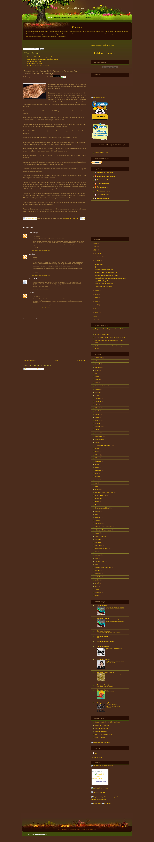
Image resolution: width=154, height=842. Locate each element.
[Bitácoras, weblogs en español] (96, 803)
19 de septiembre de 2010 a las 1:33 (40, 289)
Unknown (32, 233)
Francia (97, 452)
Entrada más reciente (29, 360)
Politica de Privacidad (69, 829)
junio (96, 298)
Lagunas (97, 489)
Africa (96, 361)
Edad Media (98, 426)
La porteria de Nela (103, 183)
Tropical (97, 580)
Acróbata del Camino (103, 191)
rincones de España (101, 549)
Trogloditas (98, 577)
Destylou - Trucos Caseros (105, 672)
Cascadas (98, 392)
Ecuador (97, 423)
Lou (30, 254)
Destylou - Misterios (103, 631)
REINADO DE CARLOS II (105, 172)
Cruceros (97, 414)
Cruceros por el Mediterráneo (104, 284)
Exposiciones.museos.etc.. (71, 218)
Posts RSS (78, 17)
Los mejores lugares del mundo (104, 492)
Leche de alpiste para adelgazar (114, 674)
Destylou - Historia (103, 646)
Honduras (98, 461)
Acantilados (98, 358)
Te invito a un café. (103, 180)
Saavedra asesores (101, 731)
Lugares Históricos (100, 495)
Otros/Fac (97, 517)
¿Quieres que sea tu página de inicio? (103, 45)
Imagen (97, 467)
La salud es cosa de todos (104, 643)
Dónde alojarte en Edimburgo (104, 270)
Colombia (98, 408)
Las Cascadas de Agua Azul (103, 286)
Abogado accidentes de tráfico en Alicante (107, 722)
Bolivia (97, 376)
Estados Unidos (99, 439)
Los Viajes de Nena (103, 195)
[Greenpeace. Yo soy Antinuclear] (102, 766)
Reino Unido (98, 545)
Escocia (97, 430)
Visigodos (98, 592)
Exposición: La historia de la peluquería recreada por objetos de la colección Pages (50, 72)
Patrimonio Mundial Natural (103, 530)
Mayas (97, 502)
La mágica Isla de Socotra (35, 63)
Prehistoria (98, 539)
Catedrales (98, 401)
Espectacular (99, 436)
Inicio (50, 17)
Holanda (97, 455)
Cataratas (98, 398)
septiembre (98, 264)
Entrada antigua (81, 360)
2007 (95, 319)
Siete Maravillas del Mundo (103, 567)
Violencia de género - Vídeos (105, 686)
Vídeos (97, 589)
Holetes (97, 458)
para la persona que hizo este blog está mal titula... (110, 337)
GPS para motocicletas (103, 638)
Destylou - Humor (102, 690)
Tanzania (97, 570)
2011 (95, 246)
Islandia (97, 480)
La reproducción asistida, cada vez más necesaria (42, 59)
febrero (97, 312)
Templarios (98, 574)
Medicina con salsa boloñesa (106, 176)
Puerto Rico (98, 542)
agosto (97, 290)
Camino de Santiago (101, 386)
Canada (97, 389)
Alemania (97, 364)
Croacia (97, 411)
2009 (95, 316)
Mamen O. (32, 279)
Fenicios (97, 448)
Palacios (97, 520)
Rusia (96, 558)
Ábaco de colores (102, 187)
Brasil (96, 383)
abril (96, 305)
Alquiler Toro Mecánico (102, 725)
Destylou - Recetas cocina (105, 641)
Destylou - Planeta (103, 618)
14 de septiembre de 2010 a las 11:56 (40, 275)
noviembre (98, 257)
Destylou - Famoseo (103, 659)
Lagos (96, 486)
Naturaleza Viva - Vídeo (34, 61)
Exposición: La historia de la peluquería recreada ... (110, 278)
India (96, 473)
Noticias (97, 511)
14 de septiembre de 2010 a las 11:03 (40, 250)
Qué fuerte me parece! (101, 267)
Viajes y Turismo (100, 737)
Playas (97, 533)
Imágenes (98, 470)
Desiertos (97, 420)
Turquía (97, 583)
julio (96, 294)
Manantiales (98, 499)
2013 (95, 243)
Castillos (97, 395)
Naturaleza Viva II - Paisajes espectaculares (40, 57)
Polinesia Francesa (100, 536)
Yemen (97, 595)
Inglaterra (97, 477)
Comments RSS (89, 17)
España (97, 433)
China (96, 405)
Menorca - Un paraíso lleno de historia (106, 275)
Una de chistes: (110, 691)
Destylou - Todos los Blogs (63, 17)
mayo (96, 301)
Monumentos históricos (102, 508)
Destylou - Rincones (73, 8)
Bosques (97, 379)
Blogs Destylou (81, 829)
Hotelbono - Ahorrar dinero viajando (38, 66)
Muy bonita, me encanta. (102, 334)
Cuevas (97, 417)
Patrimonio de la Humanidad (103, 527)
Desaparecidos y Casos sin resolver (108, 703)
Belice (96, 373)
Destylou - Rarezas (103, 605)
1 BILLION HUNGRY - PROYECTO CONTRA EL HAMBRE (113, 706)
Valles (96, 586)
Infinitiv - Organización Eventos (104, 734)
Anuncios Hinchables (101, 728)
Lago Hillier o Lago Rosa (102, 281)
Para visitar (98, 524)
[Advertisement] (49, 43)
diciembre (98, 253)
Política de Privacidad (101, 153)
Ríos (96, 552)
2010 (95, 250)
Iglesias (97, 464)
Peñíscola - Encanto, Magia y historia (106, 272)
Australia (97, 370)
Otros (96, 514)
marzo (97, 308)
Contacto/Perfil (91, 829)
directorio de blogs (101, 781)
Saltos (96, 564)
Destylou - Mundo (102, 636)
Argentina (98, 367)
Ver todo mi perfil (96, 757)
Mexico (97, 505)
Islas (96, 483)
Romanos (98, 555)
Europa (97, 442)
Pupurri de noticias (103, 198)
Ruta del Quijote (100, 561)
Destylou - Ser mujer (103, 685)
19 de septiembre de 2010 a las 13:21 (41, 307)
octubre (97, 260)
